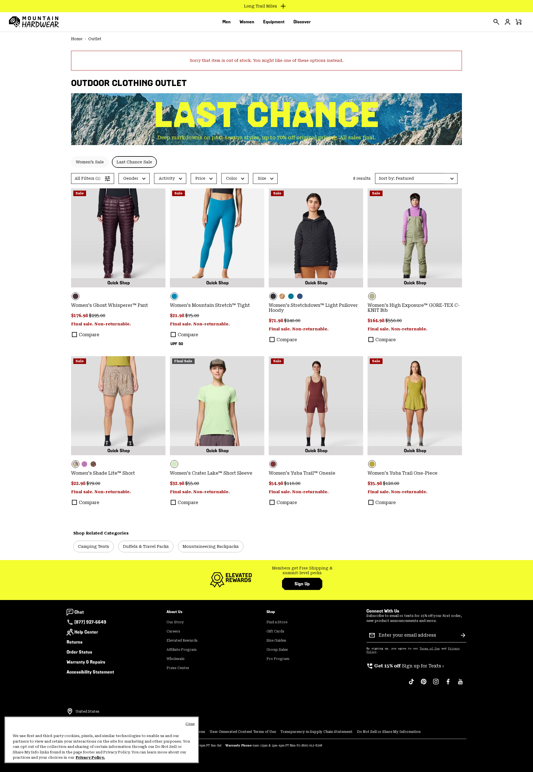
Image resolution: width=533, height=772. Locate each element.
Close (190, 724)
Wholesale (175, 659)
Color (231, 178)
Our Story (175, 622)
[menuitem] (226, 22)
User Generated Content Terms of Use (243, 732)
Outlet (94, 39)
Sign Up (302, 583)
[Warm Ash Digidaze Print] (93, 464)
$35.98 (375, 483)
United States (87, 711)
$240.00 (292, 320)
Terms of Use (430, 648)
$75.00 (192, 315)
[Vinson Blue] (217, 237)
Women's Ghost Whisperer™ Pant (109, 305)
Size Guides (276, 640)
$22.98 (78, 483)
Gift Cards (275, 631)
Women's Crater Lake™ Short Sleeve (211, 473)
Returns (74, 642)
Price (200, 178)
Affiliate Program (182, 650)
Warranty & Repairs (86, 662)
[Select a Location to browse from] (70, 711)
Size (262, 178)
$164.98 (376, 320)
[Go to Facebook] (448, 684)
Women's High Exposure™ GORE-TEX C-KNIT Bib (414, 308)
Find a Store (276, 622)
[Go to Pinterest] (424, 684)
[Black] (316, 237)
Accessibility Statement (90, 672)
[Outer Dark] (300, 296)
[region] (101, 740)
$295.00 (97, 315)
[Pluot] (316, 405)
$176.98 (80, 315)
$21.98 (177, 315)
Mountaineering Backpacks (211, 546)
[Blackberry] (118, 237)
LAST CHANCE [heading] (266, 115)
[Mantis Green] (415, 237)
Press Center (178, 668)
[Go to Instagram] (436, 684)
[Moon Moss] (415, 405)
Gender (130, 178)
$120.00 (391, 483)
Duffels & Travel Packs (146, 546)
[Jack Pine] (291, 296)
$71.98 (276, 320)
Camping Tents (93, 546)
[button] (416, 178)
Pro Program (277, 659)
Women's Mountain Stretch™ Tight (210, 305)
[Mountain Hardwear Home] (34, 21)
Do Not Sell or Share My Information (389, 732)
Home (76, 39)
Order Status (79, 652)
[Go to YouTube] (460, 684)
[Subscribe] (463, 635)
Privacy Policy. (90, 757)
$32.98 (177, 483)
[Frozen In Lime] (217, 405)
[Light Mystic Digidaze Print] (118, 405)
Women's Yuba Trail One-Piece (403, 473)
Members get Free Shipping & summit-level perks (302, 570)
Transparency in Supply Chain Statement (316, 732)
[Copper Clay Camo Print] (282, 296)
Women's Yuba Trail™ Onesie (302, 473)
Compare (89, 334)
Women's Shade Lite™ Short (103, 473)
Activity (167, 178)
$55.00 (192, 483)
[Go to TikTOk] (411, 684)
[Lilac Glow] (84, 464)
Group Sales (277, 650)
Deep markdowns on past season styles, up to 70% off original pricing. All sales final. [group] (266, 137)
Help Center (86, 632)
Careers (173, 631)
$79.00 (93, 483)
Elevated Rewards (182, 640)
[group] (302, 571)
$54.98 (276, 483)
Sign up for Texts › (405, 666)
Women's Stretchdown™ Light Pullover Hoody (313, 308)
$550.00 (393, 320)
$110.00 (292, 483)
